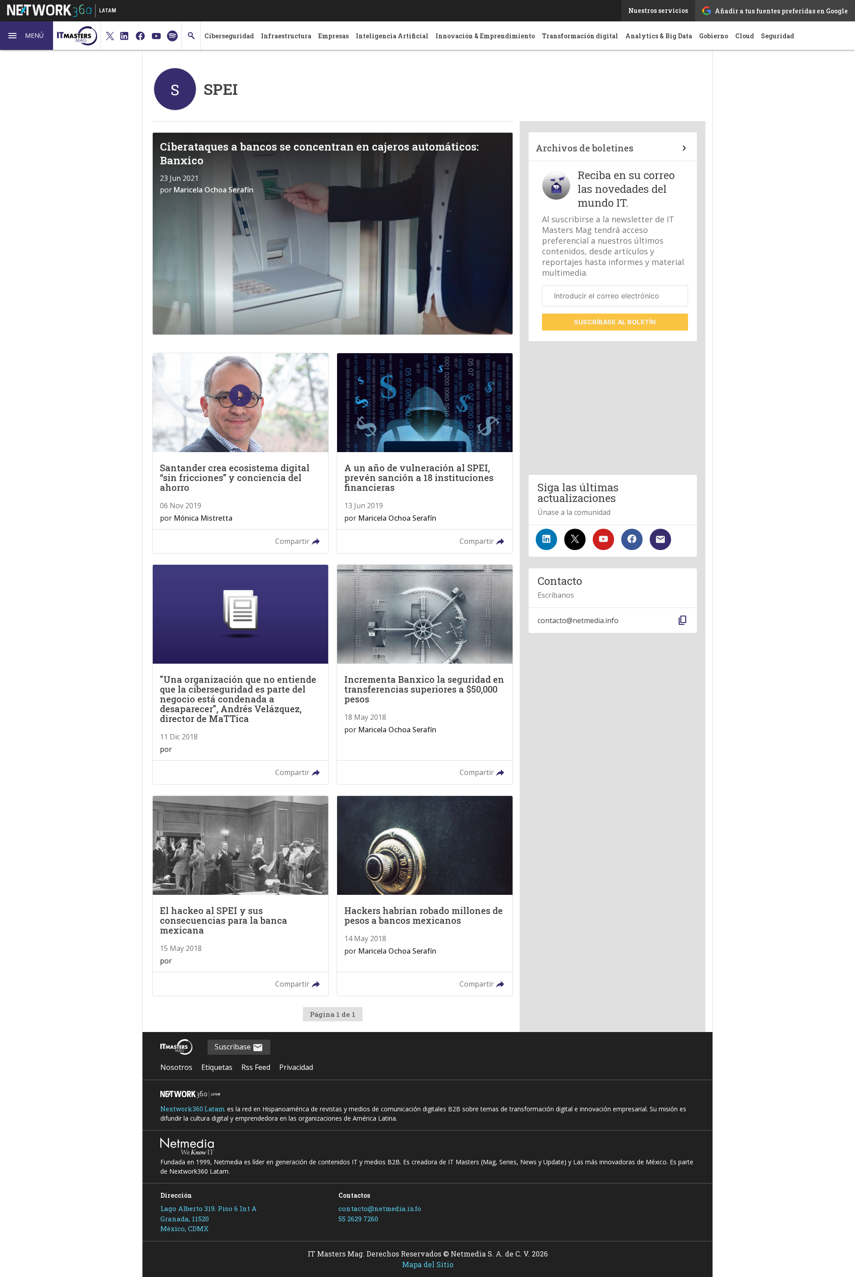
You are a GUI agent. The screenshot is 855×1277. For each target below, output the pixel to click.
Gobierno (713, 36)
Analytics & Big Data (658, 36)
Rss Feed (255, 1067)
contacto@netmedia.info (379, 1208)
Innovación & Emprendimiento (485, 36)
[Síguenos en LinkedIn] (546, 539)
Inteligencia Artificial (392, 36)
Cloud (744, 36)
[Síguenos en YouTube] (603, 539)
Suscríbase (615, 322)
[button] (26, 35)
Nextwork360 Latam (192, 1109)
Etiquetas (216, 1067)
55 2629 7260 (358, 1218)
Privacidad (296, 1067)
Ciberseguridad (229, 36)
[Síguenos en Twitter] (575, 539)
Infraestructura (286, 36)
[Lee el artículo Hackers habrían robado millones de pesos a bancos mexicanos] (425, 896)
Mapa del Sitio (427, 1264)
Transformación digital (580, 36)
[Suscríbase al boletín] (660, 539)
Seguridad (777, 36)
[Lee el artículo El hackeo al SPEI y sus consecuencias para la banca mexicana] (240, 896)
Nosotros (176, 1067)
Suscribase (233, 1047)
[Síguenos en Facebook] (632, 539)
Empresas (333, 36)
